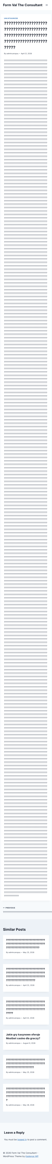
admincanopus (12, 54)
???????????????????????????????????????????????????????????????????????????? (25, 1063)
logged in (22, 1139)
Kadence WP (31, 1156)
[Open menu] (46, 5)
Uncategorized (11, 18)
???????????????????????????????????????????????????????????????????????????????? (25, 944)
